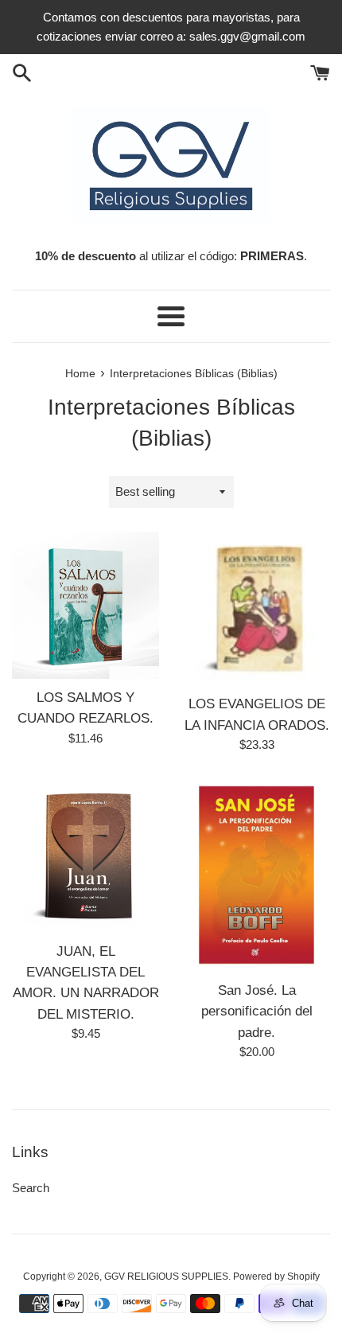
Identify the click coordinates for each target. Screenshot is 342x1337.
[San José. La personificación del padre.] (256, 875)
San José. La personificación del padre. (257, 1011)
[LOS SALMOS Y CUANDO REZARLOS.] (85, 605)
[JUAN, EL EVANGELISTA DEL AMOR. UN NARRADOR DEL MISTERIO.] (85, 855)
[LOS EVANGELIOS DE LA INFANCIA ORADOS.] (256, 608)
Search (30, 1188)
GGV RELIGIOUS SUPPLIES (166, 1276)
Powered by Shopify (276, 1276)
